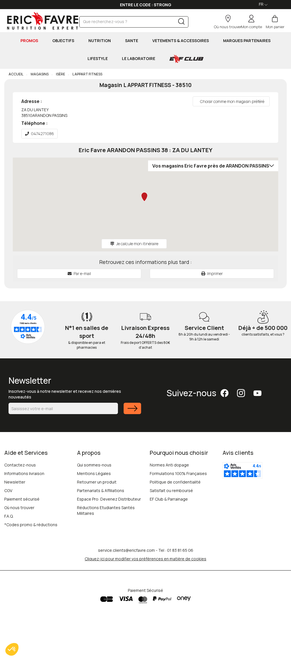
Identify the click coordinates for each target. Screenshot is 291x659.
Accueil (16, 74)
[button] (12, 649)
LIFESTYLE (98, 58)
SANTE (131, 40)
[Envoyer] (132, 412)
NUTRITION (99, 40)
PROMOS (29, 40)
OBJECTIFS (63, 40)
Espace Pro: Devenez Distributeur (109, 499)
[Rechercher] (181, 22)
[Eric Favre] (41, 21)
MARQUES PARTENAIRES (247, 40)
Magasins (39, 74)
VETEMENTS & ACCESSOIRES (180, 40)
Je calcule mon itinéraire (137, 243)
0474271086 (42, 133)
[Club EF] (186, 59)
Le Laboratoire (138, 58)
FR (261, 4)
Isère (60, 74)
